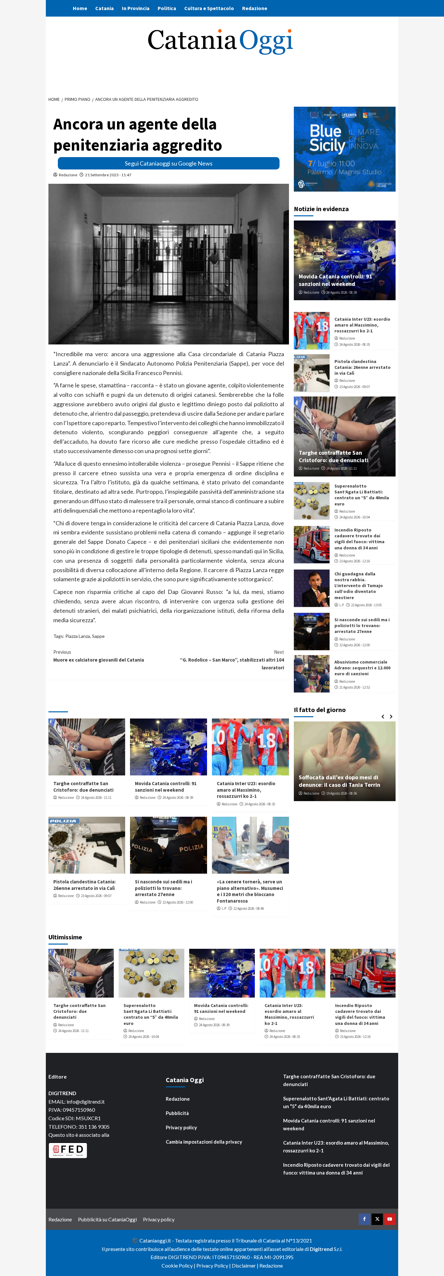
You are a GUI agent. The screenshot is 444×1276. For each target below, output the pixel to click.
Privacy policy (181, 1127)
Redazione (254, 8)
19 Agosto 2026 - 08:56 (341, 793)
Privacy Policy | (214, 1265)
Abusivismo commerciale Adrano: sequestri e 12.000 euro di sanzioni (362, 667)
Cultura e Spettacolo (209, 8)
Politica (167, 8)
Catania (104, 8)
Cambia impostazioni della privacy (204, 1142)
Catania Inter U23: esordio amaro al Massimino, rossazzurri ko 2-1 (246, 789)
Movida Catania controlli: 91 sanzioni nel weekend (166, 786)
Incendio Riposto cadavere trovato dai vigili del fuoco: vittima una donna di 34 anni (359, 538)
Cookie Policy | (179, 1265)
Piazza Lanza (77, 636)
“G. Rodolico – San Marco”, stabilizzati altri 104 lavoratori (232, 660)
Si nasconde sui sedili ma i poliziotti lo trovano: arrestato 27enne (163, 888)
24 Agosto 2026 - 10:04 (354, 517)
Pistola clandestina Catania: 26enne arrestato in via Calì (84, 885)
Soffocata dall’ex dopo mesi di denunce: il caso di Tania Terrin (339, 780)
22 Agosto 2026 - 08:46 (248, 908)
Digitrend (321, 1249)
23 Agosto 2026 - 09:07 (96, 895)
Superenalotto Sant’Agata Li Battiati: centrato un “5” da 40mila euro (361, 494)
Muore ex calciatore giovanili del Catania (98, 656)
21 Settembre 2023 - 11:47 (108, 174)
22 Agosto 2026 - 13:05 (366, 604)
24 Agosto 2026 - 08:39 (178, 797)
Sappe (98, 636)
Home (80, 8)
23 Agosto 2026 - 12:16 (354, 560)
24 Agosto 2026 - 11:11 (96, 797)
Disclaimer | (245, 1265)
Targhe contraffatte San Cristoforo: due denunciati (83, 786)
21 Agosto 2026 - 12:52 (354, 687)
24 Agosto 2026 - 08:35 (259, 804)
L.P (224, 908)
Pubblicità (177, 1113)
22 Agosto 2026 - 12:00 (178, 902)
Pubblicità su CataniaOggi (107, 1219)
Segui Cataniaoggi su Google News (169, 163)
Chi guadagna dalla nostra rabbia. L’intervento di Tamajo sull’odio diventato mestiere (358, 585)
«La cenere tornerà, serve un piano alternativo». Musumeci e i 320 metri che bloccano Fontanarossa (250, 891)
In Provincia (136, 8)
